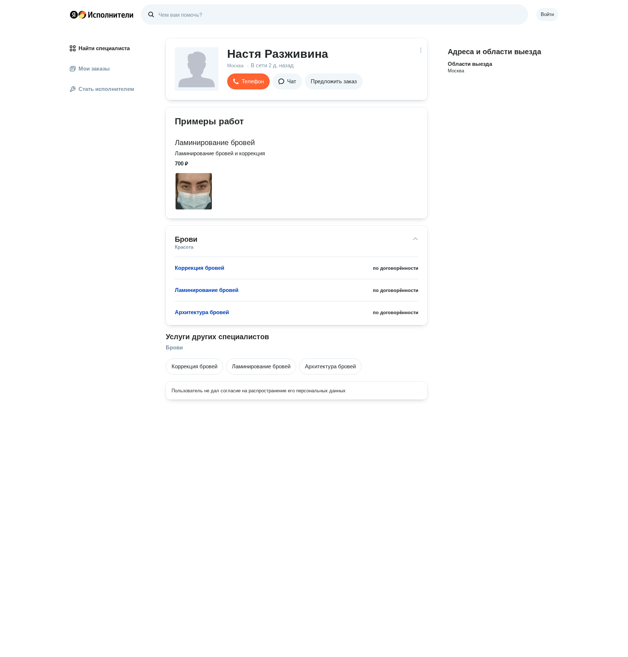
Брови (174, 347)
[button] (248, 81)
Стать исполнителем (106, 89)
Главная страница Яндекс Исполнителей (102, 14)
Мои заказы (94, 68)
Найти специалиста (104, 48)
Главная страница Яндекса (74, 14)
